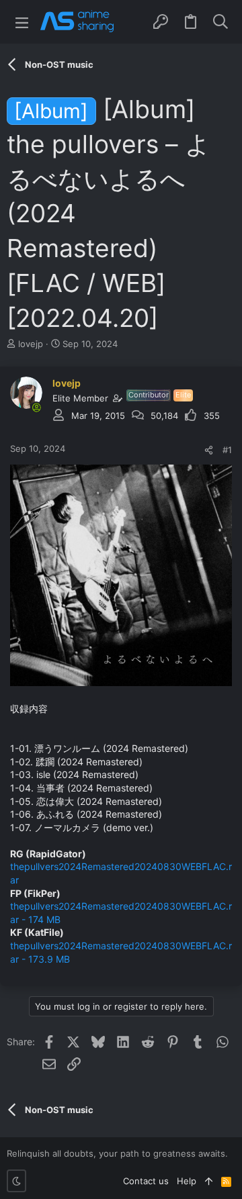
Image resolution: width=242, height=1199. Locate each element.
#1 (227, 449)
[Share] (209, 450)
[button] (22, 22)
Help (186, 1181)
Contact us (146, 1181)
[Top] (208, 1181)
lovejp (30, 343)
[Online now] (36, 407)
